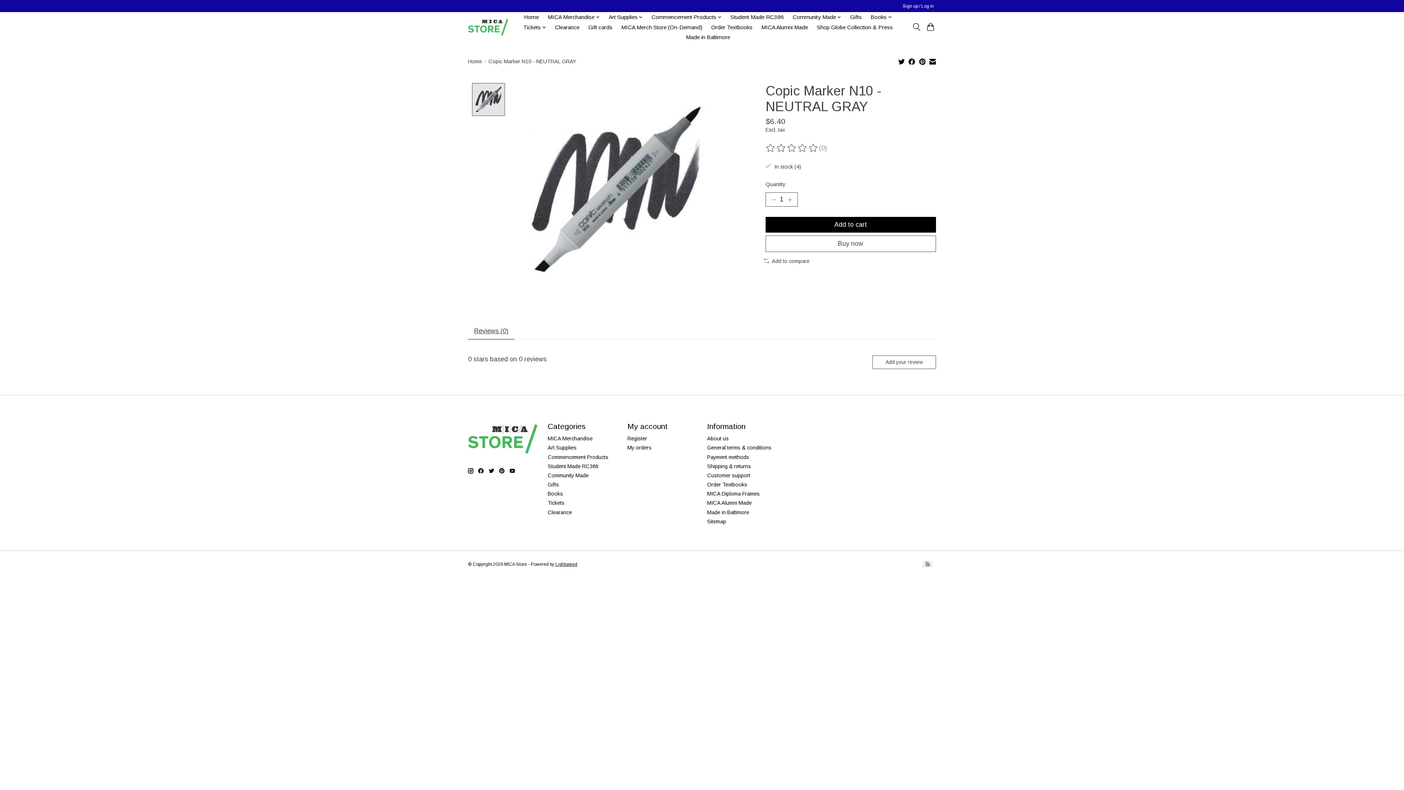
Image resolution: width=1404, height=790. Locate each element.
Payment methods (728, 457)
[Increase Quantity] (790, 199)
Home (531, 17)
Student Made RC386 (757, 17)
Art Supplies (562, 448)
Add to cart (850, 224)
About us (718, 438)
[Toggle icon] (916, 27)
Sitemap (716, 521)
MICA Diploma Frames (733, 494)
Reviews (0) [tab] (491, 331)
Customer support (728, 475)
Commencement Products (578, 457)
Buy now (850, 243)
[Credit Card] (927, 564)
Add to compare (790, 261)
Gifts (856, 17)
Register (637, 438)
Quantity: (776, 184)
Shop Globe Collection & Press (855, 27)
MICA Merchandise (570, 438)
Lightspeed (566, 564)
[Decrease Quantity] (774, 199)
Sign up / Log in (918, 6)
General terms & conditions (739, 448)
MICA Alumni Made (784, 27)
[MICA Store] (488, 27)
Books (555, 494)
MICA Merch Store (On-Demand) (661, 27)
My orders (639, 448)
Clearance (567, 27)
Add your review (904, 362)
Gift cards (600, 27)
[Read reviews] (792, 148)
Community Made (568, 475)
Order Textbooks (731, 27)
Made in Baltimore (708, 37)
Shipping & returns (729, 466)
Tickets (556, 503)
